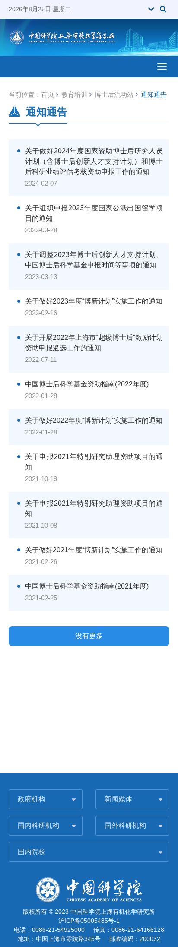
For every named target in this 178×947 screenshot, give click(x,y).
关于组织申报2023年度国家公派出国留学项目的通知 (94, 213)
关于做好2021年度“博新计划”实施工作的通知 (93, 550)
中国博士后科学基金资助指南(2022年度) (87, 384)
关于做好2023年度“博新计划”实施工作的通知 (93, 301)
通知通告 (154, 94)
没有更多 (89, 636)
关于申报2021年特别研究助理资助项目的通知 (94, 462)
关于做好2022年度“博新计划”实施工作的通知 (93, 420)
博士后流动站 (114, 94)
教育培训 (74, 94)
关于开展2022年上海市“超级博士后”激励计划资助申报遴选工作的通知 (94, 343)
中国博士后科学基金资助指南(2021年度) (87, 586)
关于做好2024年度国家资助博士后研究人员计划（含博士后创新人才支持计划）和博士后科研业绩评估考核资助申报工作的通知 (94, 161)
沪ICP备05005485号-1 (89, 920)
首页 (47, 94)
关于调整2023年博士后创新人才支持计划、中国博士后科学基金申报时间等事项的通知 (94, 260)
